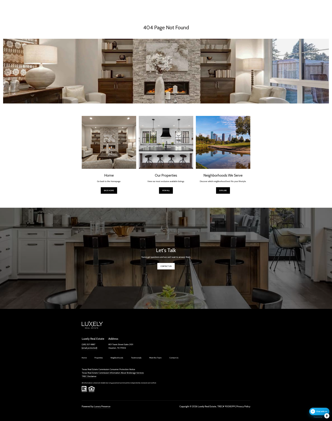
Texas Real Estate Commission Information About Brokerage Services (113, 373)
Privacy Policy (243, 406)
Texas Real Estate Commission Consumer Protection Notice (108, 369)
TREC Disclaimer (89, 376)
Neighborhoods (117, 358)
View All (166, 190)
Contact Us (173, 358)
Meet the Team (155, 358)
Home (84, 358)
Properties (99, 358)
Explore (223, 190)
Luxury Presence (102, 406)
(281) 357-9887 (88, 344)
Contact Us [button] (166, 266)
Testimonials (136, 358)
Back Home (109, 190)
